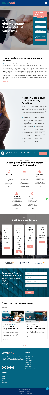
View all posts (4, 307)
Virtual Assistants (6, 233)
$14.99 (18, 246)
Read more (5, 336)
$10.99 (6, 242)
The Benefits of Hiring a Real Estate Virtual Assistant (35, 328)
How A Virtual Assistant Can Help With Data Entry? (12, 327)
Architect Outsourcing (31, 368)
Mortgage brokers (7, 63)
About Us (4, 378)
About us (3, 363)
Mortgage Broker (29, 356)
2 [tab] (23, 345)
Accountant (28, 362)
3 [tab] (25, 345)
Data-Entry (28, 366)
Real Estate (28, 358)
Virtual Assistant (39, 324)
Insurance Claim (29, 360)
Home (3, 376)
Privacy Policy (29, 393)
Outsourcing (15, 324)
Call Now (43, 153)
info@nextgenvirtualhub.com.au (10, 288)
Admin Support (42, 231)
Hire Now (7, 247)
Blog (3, 380)
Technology (28, 364)
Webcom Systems (27, 391)
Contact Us (5, 81)
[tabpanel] (12, 325)
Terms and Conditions (21, 393)
